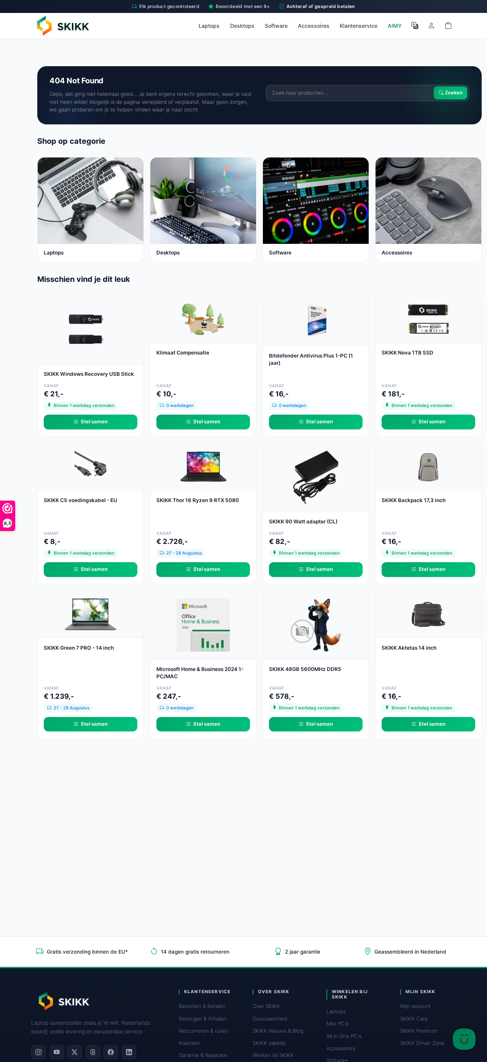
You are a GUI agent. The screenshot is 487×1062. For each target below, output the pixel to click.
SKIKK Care (414, 1019)
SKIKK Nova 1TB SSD (407, 353)
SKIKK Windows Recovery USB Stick (89, 374)
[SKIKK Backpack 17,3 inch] (428, 466)
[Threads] (93, 1052)
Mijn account (415, 1006)
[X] (74, 1052)
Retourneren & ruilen (203, 1031)
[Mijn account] (431, 25)
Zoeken (453, 93)
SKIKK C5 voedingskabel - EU (80, 500)
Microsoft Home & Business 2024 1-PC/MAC (200, 672)
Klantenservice (358, 25)
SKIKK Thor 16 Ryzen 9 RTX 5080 (197, 500)
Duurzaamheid (270, 1019)
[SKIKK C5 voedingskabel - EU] (90, 466)
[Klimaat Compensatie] (203, 318)
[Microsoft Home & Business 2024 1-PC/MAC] (203, 624)
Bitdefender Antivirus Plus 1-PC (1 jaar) (311, 359)
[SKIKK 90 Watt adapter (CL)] (315, 477)
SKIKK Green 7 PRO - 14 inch (79, 648)
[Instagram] (38, 1052)
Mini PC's (337, 1024)
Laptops (209, 25)
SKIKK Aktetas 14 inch (409, 648)
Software (276, 25)
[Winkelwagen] (448, 25)
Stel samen (94, 421)
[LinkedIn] (129, 1052)
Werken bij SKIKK (273, 1055)
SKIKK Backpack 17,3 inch (414, 500)
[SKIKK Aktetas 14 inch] (428, 613)
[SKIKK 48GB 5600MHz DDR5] (315, 624)
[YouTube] (56, 1052)
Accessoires (313, 25)
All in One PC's (343, 1036)
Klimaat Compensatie (182, 353)
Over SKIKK (266, 1006)
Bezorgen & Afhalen (202, 1019)
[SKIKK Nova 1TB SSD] (428, 318)
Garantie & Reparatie (203, 1055)
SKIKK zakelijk (269, 1043)
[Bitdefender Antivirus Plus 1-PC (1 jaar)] (315, 320)
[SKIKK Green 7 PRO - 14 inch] (90, 613)
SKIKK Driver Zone (422, 1043)
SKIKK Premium (419, 1031)
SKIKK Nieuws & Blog (278, 1031)
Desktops (242, 25)
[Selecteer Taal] (414, 25)
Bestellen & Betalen (202, 1006)
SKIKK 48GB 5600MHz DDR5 (305, 669)
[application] (464, 1039)
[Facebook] (110, 1052)
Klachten (189, 1043)
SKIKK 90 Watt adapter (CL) (303, 521)
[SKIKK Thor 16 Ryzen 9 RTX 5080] (203, 466)
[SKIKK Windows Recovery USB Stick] (90, 329)
